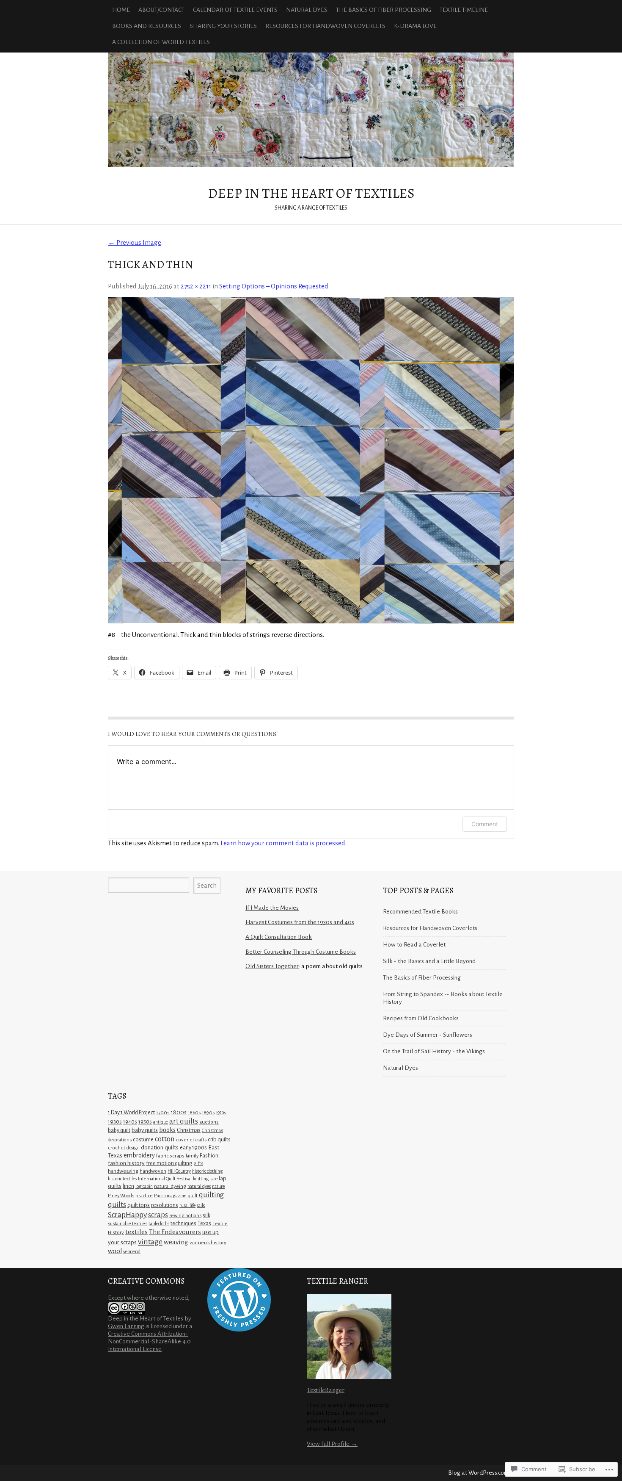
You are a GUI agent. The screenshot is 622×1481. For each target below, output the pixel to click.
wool (115, 1250)
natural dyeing (170, 1186)
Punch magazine (170, 1195)
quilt (192, 1196)
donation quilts (160, 1147)
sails (201, 1205)
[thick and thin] (311, 460)
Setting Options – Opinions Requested (273, 286)
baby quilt (119, 1130)
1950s (145, 1122)
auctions (209, 1122)
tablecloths (159, 1223)
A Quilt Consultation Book (278, 937)
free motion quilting (169, 1163)
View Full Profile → (332, 1444)
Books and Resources (146, 26)
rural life (187, 1205)
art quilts (183, 1121)
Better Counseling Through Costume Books (300, 952)
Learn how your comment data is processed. (283, 843)
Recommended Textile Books (420, 911)
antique (160, 1121)
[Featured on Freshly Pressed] (239, 1329)
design (133, 1147)
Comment (484, 824)
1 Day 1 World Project (131, 1113)
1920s (221, 1112)
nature (218, 1186)
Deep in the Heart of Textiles (311, 110)
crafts (200, 1140)
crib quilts (219, 1139)
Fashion (209, 1156)
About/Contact (161, 10)
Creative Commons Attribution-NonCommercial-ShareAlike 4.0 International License (149, 1341)
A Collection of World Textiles (161, 42)
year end (131, 1251)
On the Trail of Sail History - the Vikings (434, 1051)
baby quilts (145, 1130)
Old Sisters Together (272, 966)
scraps (158, 1215)
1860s (194, 1113)
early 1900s (193, 1147)
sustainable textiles (127, 1223)
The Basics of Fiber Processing (383, 10)
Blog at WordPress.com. (479, 1473)
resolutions (164, 1205)
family (192, 1156)
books (167, 1130)
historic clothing (207, 1171)
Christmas (189, 1130)
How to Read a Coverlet (414, 944)
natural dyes (199, 1186)
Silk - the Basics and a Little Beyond (429, 961)
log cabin (144, 1186)
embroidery (139, 1155)
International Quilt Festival (165, 1179)
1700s (163, 1113)
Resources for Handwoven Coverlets (325, 26)
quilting (211, 1195)
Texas (204, 1223)
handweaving (123, 1171)
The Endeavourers (175, 1231)
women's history (208, 1243)
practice (144, 1196)
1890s (208, 1113)
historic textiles (122, 1178)
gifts (198, 1163)
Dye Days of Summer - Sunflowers (427, 1035)
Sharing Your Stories (223, 26)
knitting (201, 1178)
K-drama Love (415, 26)
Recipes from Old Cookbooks (421, 1018)
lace (213, 1178)
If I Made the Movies (272, 908)
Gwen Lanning (126, 1326)
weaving (176, 1242)
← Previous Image (134, 242)
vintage (150, 1241)
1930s (115, 1121)
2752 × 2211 (196, 286)
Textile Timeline (464, 10)
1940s (130, 1122)
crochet (116, 1148)
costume (143, 1140)
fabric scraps (170, 1156)
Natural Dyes (307, 10)
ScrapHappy (127, 1214)
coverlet (185, 1140)
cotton (165, 1139)
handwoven (153, 1171)
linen (128, 1186)
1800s (179, 1112)
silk (206, 1215)
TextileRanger (325, 1389)
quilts (117, 1205)
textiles (136, 1232)
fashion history (126, 1163)
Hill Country (179, 1171)
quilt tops (138, 1205)
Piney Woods (121, 1196)
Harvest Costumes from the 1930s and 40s (299, 922)
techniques (183, 1223)
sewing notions (185, 1215)
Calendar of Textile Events (235, 10)
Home (121, 10)
